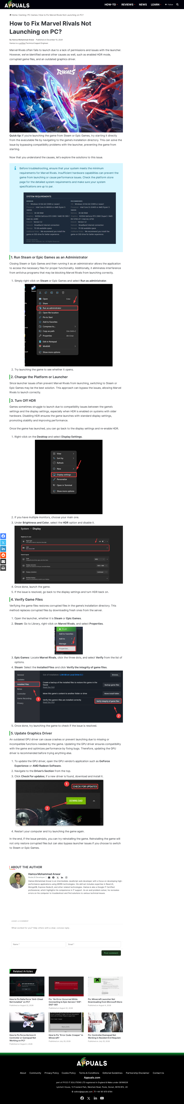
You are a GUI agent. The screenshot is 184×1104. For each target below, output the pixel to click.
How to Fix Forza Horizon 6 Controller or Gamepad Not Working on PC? (22, 1038)
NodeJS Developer (36, 877)
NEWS (143, 4)
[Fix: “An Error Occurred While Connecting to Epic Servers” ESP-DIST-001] (66, 986)
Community (35, 1073)
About (23, 1073)
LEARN (155, 4)
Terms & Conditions (89, 1073)
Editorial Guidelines (112, 1073)
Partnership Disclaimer (137, 1073)
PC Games (33, 15)
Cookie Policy (69, 1073)
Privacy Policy (52, 1073)
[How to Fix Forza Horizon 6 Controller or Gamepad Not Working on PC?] (26, 1022)
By (10, 40)
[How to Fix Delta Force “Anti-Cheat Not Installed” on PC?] (26, 986)
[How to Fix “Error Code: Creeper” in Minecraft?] (66, 1022)
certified (22, 43)
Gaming (22, 15)
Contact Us (158, 1073)
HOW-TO (110, 4)
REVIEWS (127, 4)
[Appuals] (17, 4)
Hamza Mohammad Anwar (21, 40)
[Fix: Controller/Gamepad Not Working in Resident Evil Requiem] (105, 1022)
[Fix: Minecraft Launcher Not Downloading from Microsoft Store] (105, 986)
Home (14, 15)
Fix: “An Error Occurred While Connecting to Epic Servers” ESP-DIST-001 (65, 1002)
